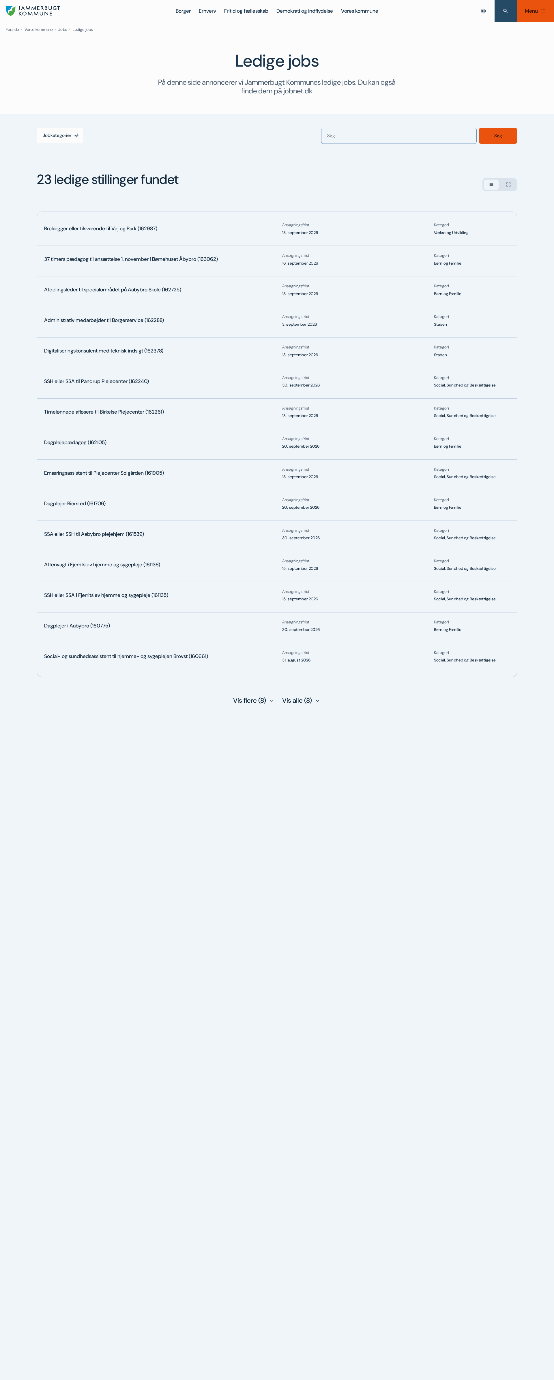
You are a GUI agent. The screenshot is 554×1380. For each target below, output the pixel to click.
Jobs (62, 29)
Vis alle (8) (297, 700)
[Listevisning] (491, 184)
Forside (12, 29)
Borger (183, 10)
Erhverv (207, 10)
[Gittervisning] (508, 184)
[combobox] (483, 11)
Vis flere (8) (249, 700)
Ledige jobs (83, 29)
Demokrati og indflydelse (304, 10)
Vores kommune (359, 10)
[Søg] (506, 11)
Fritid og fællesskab (246, 10)
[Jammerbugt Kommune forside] (33, 11)
